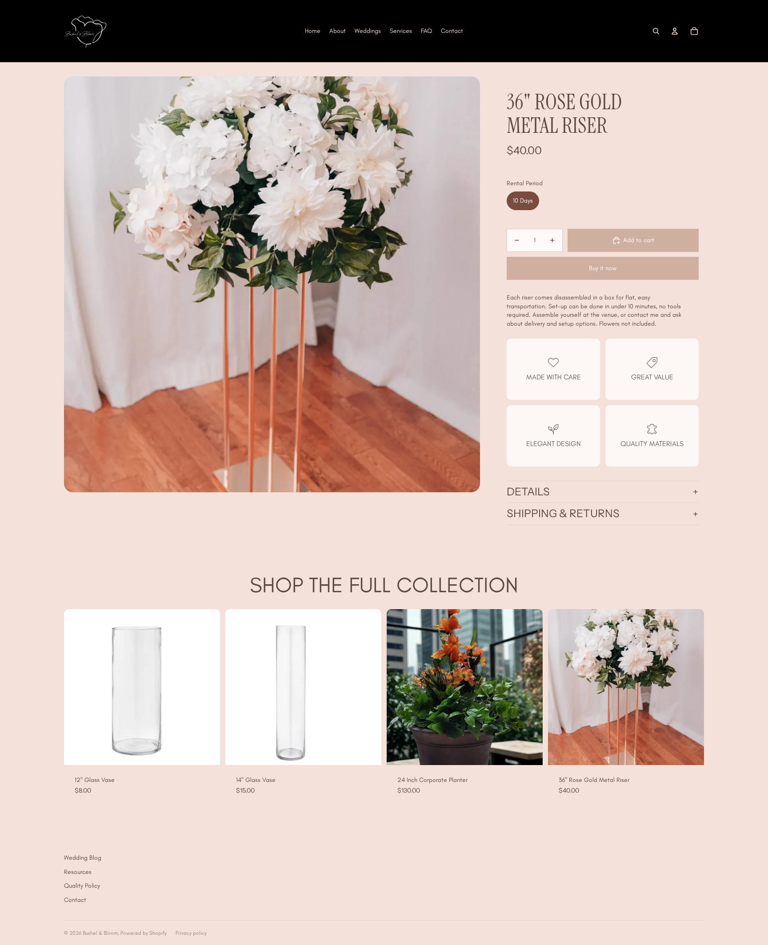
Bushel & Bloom (100, 933)
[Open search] (656, 31)
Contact (75, 900)
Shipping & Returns (563, 513)
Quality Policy (82, 885)
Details (528, 491)
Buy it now (602, 268)
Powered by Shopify (143, 933)
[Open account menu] (674, 31)
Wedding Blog (82, 857)
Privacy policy (191, 933)
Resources (78, 872)
